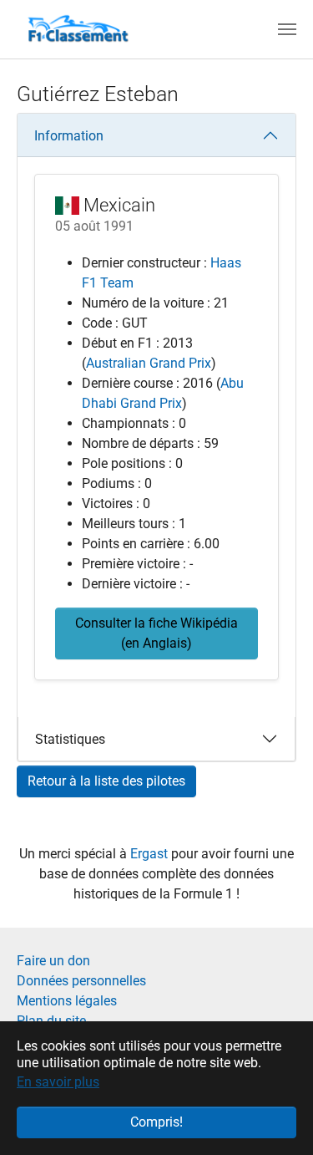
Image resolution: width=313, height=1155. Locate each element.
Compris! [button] (156, 1122)
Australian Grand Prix (148, 363)
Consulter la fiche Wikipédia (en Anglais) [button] (156, 633)
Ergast (150, 854)
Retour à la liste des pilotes (106, 781)
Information (68, 136)
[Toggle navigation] (287, 29)
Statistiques (70, 739)
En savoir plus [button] (58, 1082)
